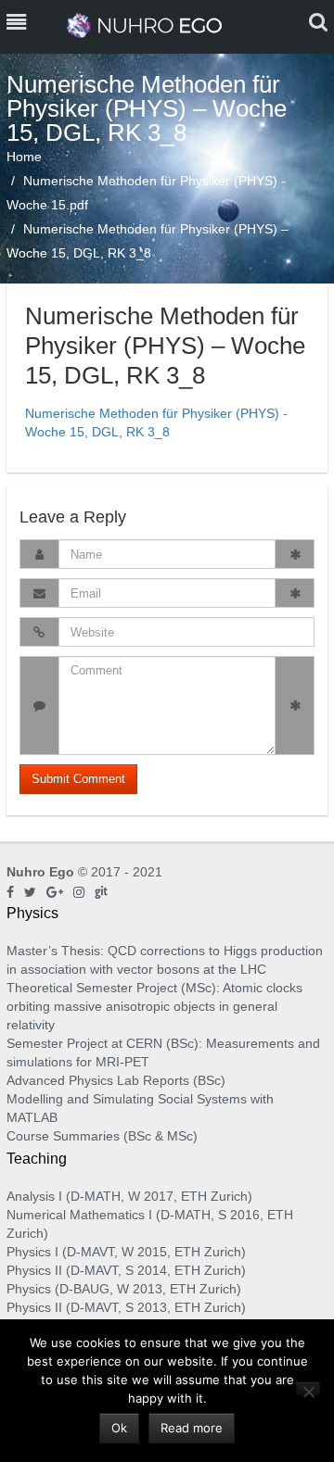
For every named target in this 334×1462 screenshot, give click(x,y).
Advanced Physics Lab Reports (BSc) (115, 1080)
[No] (308, 1388)
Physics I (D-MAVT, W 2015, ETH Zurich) (126, 1251)
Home (24, 156)
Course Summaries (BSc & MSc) (102, 1135)
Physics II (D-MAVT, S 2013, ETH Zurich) (126, 1307)
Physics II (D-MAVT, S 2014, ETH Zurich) (126, 1270)
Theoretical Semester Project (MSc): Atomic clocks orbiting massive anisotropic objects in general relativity (154, 1006)
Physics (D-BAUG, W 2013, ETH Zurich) (123, 1288)
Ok (119, 1427)
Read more (192, 1427)
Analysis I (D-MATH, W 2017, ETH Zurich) (129, 1196)
